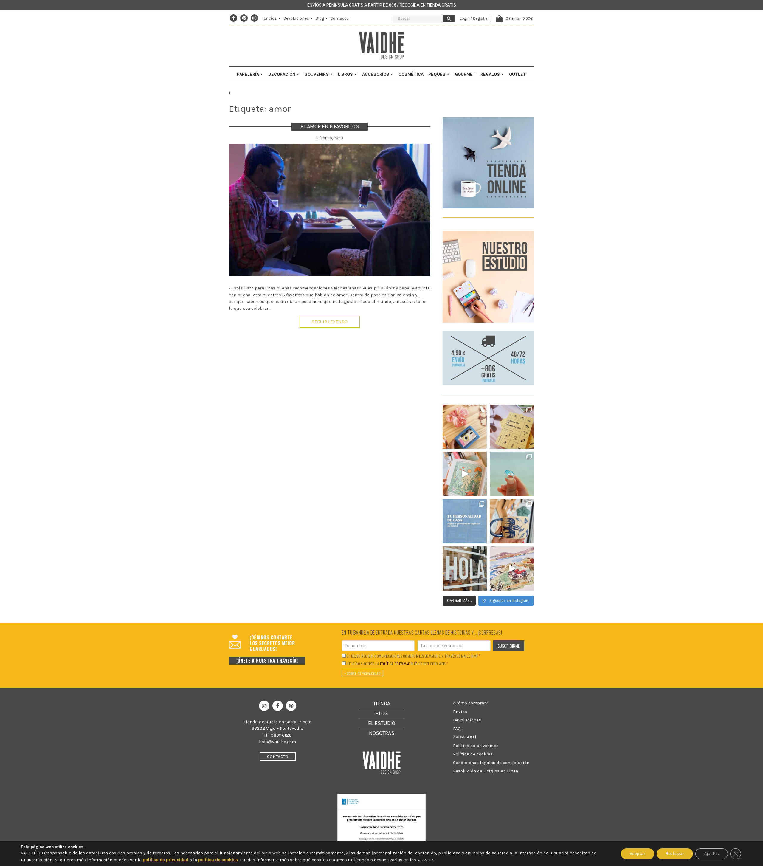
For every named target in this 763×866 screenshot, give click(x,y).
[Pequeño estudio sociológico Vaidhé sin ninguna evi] (465, 521)
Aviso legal (464, 737)
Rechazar (675, 853)
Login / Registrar (474, 18)
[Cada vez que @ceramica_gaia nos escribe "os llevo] (512, 521)
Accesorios (375, 74)
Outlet (517, 74)
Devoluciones (296, 18)
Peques (437, 74)
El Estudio (381, 723)
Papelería (248, 74)
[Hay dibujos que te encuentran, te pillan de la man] (465, 474)
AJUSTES (426, 859)
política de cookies (218, 859)
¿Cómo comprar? (470, 703)
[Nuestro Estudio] (488, 321)
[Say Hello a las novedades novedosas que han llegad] (465, 568)
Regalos (490, 74)
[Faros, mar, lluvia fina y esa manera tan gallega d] (512, 568)
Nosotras (381, 733)
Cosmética (411, 74)
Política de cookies (473, 754)
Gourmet (465, 74)
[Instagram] (254, 18)
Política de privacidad (476, 745)
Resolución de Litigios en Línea (485, 771)
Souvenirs (317, 74)
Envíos (270, 18)
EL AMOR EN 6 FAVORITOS (329, 126)
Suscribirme (508, 645)
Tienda (381, 703)
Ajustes (711, 853)
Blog (319, 18)
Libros (345, 74)
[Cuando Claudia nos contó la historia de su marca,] (512, 474)
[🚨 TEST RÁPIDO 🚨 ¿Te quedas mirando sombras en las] (512, 427)
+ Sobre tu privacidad (363, 673)
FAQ (457, 728)
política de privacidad (399, 664)
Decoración (281, 74)
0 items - (519, 18)
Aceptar (637, 853)
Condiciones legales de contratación (491, 762)
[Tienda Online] (488, 207)
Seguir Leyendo (330, 321)
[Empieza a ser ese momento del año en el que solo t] (465, 427)
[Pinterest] (244, 18)
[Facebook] (233, 18)
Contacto (339, 18)
